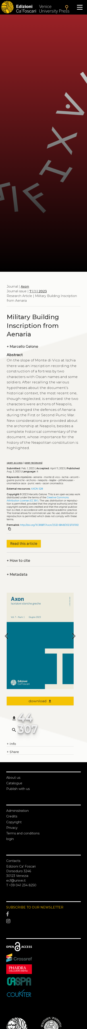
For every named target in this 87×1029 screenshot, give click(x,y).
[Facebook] (43, 914)
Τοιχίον (52, 480)
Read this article (23, 543)
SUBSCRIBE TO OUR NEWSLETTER (34, 907)
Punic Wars (34, 483)
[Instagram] (43, 921)
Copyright (14, 822)
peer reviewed (33, 462)
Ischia (65, 477)
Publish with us (18, 789)
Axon (25, 286)
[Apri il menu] (79, 7)
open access (15, 462)
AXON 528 (37, 488)
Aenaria (37, 477)
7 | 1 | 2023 (38, 291)
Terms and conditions (22, 833)
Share (13, 752)
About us (13, 778)
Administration (17, 811)
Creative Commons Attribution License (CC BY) (38, 499)
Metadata (17, 574)
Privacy (12, 828)
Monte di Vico (52, 477)
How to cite (18, 560)
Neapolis (42, 480)
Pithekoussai (65, 480)
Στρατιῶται (25, 477)
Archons (31, 480)
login (10, 839)
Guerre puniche (16, 480)
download (40, 701)
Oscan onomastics (53, 483)
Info (11, 744)
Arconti (74, 477)
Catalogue (14, 783)
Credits (11, 816)
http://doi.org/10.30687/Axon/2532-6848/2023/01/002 (49, 525)
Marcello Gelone (22, 346)
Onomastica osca (16, 483)
